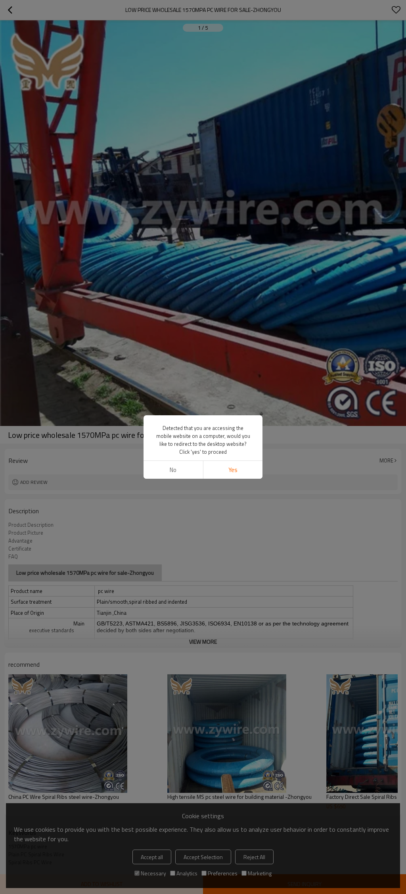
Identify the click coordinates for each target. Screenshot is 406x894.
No (173, 469)
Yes (232, 469)
